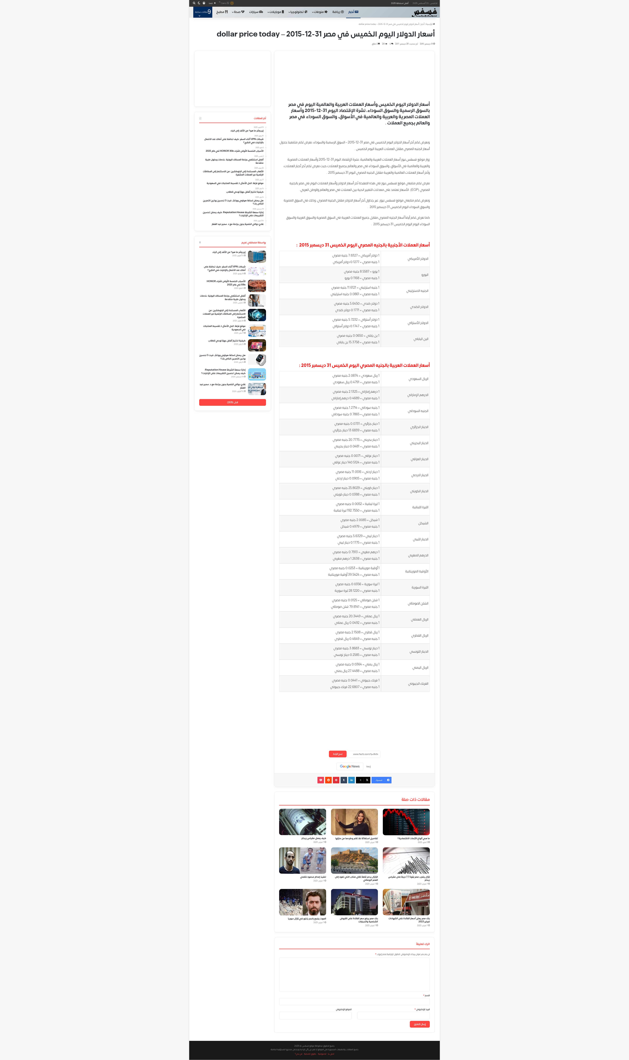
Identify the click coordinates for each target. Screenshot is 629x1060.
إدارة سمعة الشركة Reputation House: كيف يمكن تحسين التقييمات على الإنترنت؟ (223, 371)
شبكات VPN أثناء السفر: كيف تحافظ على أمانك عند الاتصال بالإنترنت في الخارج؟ (225, 268)
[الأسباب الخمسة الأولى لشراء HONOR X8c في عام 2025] (257, 286)
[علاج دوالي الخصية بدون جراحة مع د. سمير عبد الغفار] (257, 389)
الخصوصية (322, 1054)
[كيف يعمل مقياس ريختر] (302, 822)
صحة (237, 12)
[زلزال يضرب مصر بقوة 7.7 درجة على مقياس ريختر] (406, 860)
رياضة (336, 12)
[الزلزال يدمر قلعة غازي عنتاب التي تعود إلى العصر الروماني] (354, 860)
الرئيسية (429, 24)
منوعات (319, 12)
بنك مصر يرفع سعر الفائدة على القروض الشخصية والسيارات (359, 920)
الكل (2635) (232, 402)
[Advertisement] (354, 74)
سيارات (254, 12)
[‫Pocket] (320, 780)
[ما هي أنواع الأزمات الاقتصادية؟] (406, 822)
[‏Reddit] (328, 780)
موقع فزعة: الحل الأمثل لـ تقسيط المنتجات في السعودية (224, 327)
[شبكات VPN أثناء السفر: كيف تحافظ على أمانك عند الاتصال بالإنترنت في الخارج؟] (257, 271)
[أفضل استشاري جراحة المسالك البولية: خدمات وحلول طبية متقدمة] (257, 300)
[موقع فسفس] (424, 13)
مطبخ (220, 12)
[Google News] (350, 766)
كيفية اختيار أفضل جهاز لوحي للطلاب (227, 341)
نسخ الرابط (338, 754)
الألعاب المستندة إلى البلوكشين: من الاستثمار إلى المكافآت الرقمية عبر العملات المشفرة (224, 314)
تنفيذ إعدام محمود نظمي (313, 877)
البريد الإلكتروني (422, 1009)
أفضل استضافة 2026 (400, 3)
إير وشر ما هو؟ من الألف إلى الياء (229, 252)
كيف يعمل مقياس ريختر (313, 838)
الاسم (426, 995)
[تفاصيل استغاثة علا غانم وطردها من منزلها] (354, 822)
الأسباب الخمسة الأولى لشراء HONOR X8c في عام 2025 (226, 283)
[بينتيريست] (336, 780)
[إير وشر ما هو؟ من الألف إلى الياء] (257, 257)
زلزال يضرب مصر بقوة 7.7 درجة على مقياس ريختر (409, 878)
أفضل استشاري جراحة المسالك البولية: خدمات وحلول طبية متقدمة (223, 297)
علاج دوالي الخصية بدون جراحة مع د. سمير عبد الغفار (223, 386)
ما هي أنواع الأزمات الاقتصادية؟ (414, 838)
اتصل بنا (331, 1054)
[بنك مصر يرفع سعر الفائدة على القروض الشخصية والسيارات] (354, 902)
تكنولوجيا (297, 12)
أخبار (351, 12)
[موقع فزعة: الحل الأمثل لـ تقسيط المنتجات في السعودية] (257, 331)
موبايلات (275, 12)
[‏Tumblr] (344, 780)
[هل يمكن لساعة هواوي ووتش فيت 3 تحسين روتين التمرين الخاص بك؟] (257, 360)
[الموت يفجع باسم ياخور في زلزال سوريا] (302, 902)
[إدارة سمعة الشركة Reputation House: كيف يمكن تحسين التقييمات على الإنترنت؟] (257, 374)
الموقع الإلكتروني (344, 1009)
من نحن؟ (298, 1054)
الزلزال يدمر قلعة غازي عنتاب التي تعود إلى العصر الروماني (356, 878)
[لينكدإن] (351, 780)
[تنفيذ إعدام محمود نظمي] (302, 860)
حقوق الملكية (310, 1054)
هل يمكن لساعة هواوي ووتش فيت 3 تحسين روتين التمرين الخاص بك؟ (222, 357)
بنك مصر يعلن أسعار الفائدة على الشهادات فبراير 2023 (409, 920)
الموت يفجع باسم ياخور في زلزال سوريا (307, 919)
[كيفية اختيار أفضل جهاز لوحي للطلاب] (257, 345)
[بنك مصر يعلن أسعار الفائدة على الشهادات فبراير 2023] (406, 902)
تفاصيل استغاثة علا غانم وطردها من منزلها (356, 838)
